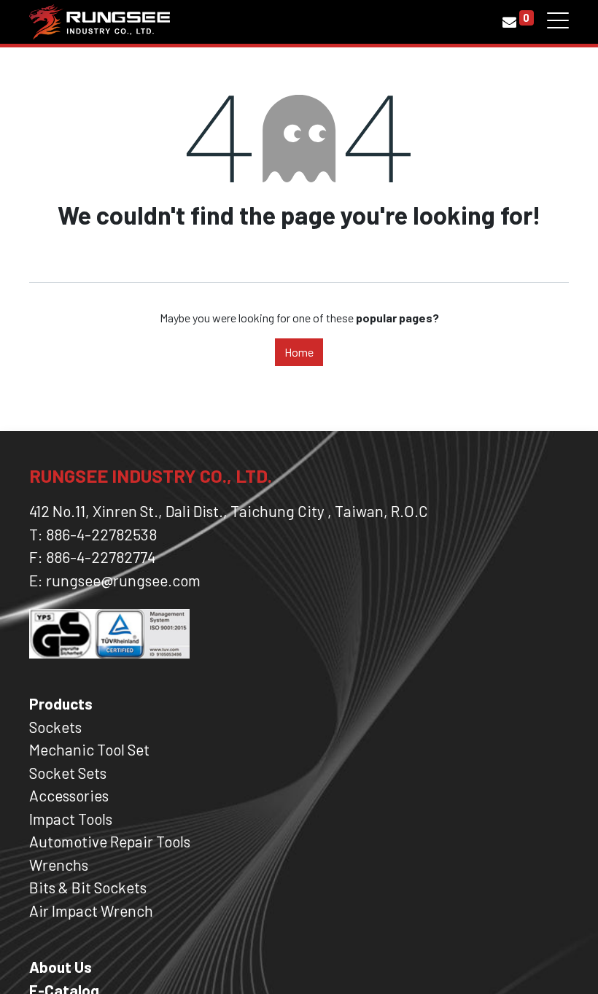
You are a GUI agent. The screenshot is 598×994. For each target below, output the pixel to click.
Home (299, 352)
